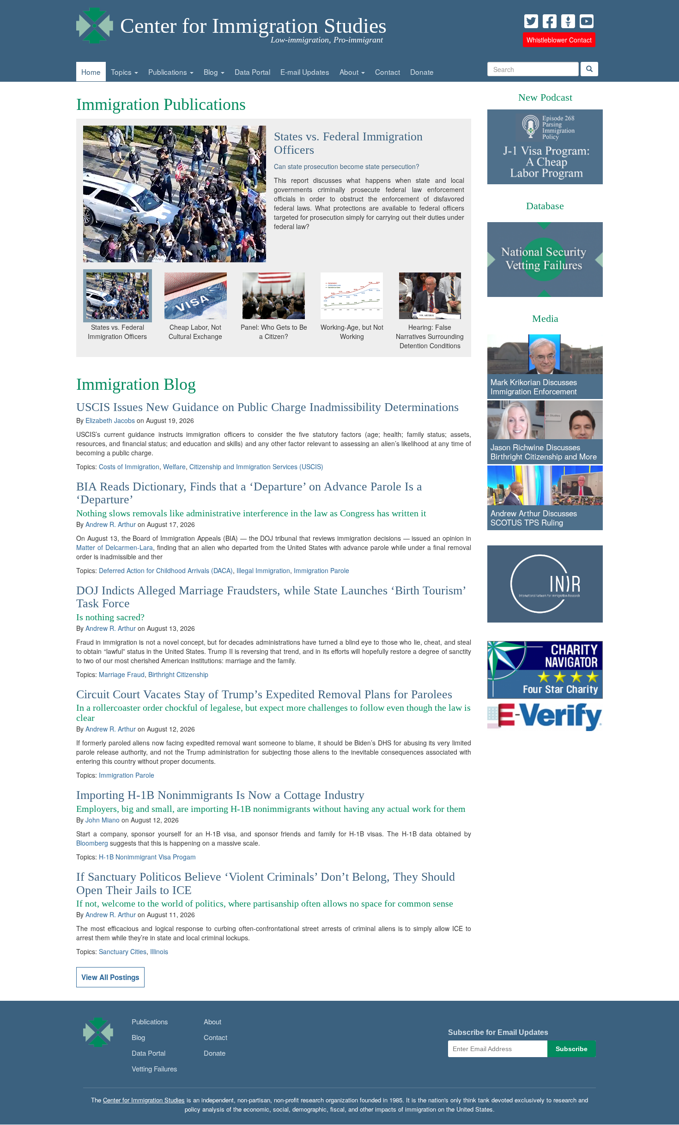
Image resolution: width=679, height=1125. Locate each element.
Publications (168, 72)
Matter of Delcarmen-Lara (114, 547)
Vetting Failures (154, 1068)
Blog (212, 72)
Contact (387, 72)
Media (545, 318)
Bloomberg (92, 842)
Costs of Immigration (129, 466)
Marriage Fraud (122, 674)
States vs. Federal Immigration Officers (348, 143)
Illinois (159, 951)
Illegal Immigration (263, 570)
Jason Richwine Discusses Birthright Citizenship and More (544, 452)
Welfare (174, 466)
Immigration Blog (136, 384)
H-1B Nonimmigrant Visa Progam (147, 856)
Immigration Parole (321, 570)
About (350, 72)
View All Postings (110, 977)
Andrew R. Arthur (110, 524)
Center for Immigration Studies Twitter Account (531, 21)
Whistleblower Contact (559, 39)
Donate (422, 72)
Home (91, 72)
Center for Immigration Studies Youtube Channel (587, 21)
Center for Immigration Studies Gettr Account (568, 21)
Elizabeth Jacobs (110, 420)
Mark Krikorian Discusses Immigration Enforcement (534, 386)
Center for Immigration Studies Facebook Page (550, 21)
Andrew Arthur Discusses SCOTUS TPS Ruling (534, 518)
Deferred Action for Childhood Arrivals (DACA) (166, 570)
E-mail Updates (304, 72)
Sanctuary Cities (122, 951)
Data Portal (252, 72)
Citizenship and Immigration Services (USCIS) (256, 466)
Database (545, 206)
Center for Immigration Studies (253, 25)
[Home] (94, 23)
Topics (122, 72)
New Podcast (545, 97)
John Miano (102, 819)
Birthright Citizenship (178, 674)
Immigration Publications (161, 104)
